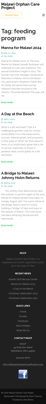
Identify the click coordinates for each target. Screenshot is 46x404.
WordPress (28, 400)
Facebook (23, 321)
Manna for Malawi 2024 (21, 48)
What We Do (23, 330)
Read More (7, 102)
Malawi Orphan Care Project (20, 6)
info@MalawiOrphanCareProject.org (23, 364)
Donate (23, 316)
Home (23, 311)
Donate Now (11, 15)
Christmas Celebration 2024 (23, 293)
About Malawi (23, 325)
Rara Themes (35, 396)
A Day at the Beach (17, 114)
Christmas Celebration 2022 (23, 298)
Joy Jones (8, 56)
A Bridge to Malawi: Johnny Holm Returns (20, 175)
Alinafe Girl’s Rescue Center (23, 279)
